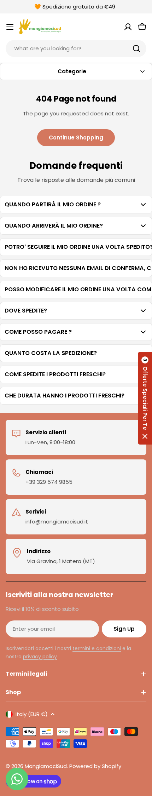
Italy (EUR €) (32, 714)
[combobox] (76, 48)
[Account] (128, 27)
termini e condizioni (96, 648)
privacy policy (40, 656)
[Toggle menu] (10, 27)
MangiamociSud (46, 766)
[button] (145, 398)
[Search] (136, 48)
